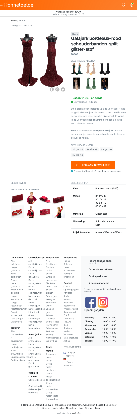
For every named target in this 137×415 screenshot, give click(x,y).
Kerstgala (50, 299)
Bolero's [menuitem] (67, 264)
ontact (68, 286)
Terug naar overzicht (22, 25)
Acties (66, 341)
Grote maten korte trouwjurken (52, 395)
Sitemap (89, 408)
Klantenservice (70, 338)
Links (80, 408)
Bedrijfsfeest (52, 321)
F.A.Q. (66, 315)
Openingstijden (71, 289)
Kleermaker (69, 318)
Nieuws (67, 321)
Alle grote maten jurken (51, 357)
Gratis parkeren (98, 276)
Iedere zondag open (100, 260)
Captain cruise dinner (50, 270)
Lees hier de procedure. (109, 171)
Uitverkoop (16, 321)
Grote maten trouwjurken (52, 386)
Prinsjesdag (52, 328)
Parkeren (67, 293)
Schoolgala (51, 296)
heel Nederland (69, 408)
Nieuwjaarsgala (53, 338)
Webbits (76, 413)
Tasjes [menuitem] (66, 261)
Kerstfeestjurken (19, 309)
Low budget (17, 318)
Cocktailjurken (74, 405)
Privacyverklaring (72, 347)
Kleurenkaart (69, 312)
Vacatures (68, 334)
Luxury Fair (51, 341)
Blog (65, 325)
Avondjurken (89, 405)
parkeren (116, 289)
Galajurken (60, 405)
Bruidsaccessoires (20, 357)
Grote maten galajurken (16, 283)
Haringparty (52, 325)
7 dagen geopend (99, 283)
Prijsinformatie (70, 309)
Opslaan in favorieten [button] (96, 165)
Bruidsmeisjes (18, 360)
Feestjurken (102, 405)
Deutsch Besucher (69, 362)
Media (66, 331)
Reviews (67, 328)
